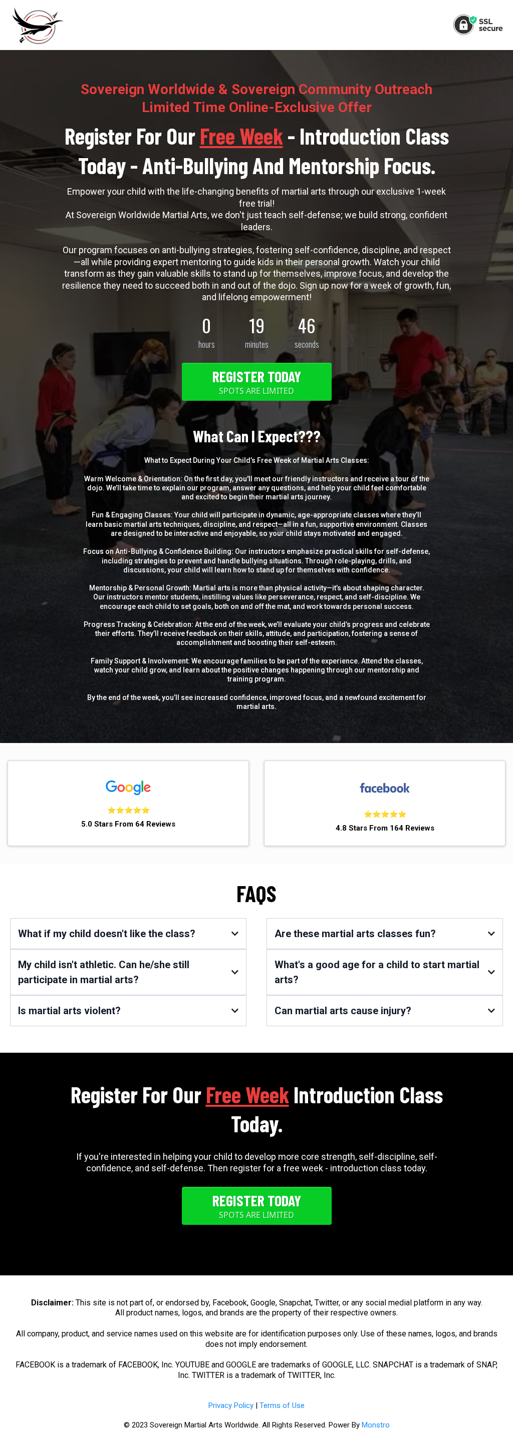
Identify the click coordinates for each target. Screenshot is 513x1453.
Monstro (376, 1424)
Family (102, 661)
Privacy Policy (230, 1405)
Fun (98, 515)
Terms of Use (282, 1405)
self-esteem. (316, 642)
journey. (318, 497)
